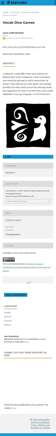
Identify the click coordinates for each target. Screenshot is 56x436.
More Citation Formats (17, 201)
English (7, 312)
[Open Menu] (2, 2)
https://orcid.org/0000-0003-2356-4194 (19, 38)
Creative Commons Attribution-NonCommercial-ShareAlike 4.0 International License (26, 267)
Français (8, 320)
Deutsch (7, 316)
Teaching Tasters (30, 12)
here (26, 341)
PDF (8, 157)
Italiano (7, 324)
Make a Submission (16, 295)
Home (6, 12)
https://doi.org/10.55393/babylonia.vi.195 (26, 47)
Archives (15, 12)
